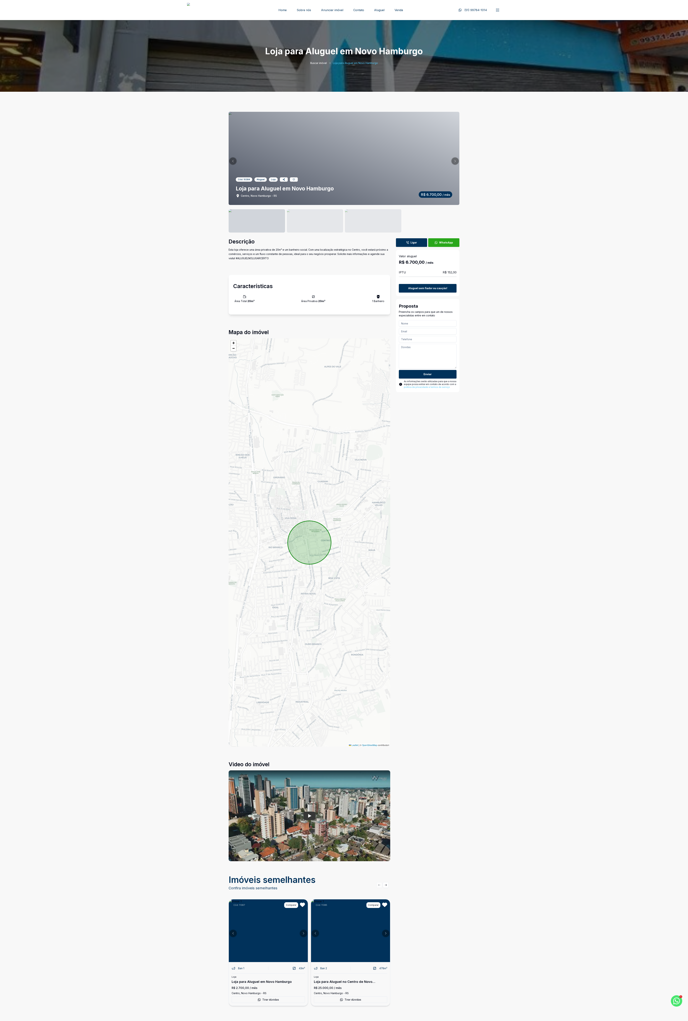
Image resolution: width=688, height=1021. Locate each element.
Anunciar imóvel (332, 10)
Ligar (413, 242)
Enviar (428, 374)
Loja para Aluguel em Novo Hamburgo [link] (355, 62)
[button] (232, 161)
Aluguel (379, 10)
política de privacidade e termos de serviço (427, 387)
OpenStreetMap (369, 745)
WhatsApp (446, 242)
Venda (399, 10)
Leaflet (354, 745)
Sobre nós (304, 10)
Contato (358, 10)
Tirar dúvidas (270, 999)
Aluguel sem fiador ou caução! (427, 288)
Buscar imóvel (318, 62)
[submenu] (497, 10)
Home (282, 10)
